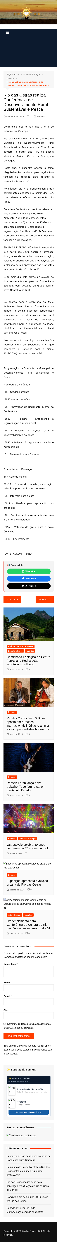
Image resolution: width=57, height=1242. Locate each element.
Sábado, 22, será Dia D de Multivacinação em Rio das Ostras (25, 1210)
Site (5, 1010)
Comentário (10, 964)
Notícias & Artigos (28, 838)
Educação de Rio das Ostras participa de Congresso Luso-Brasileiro (29, 1158)
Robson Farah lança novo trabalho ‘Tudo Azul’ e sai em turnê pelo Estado (26, 786)
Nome (7, 982)
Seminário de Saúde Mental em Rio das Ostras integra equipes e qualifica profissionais (28, 1171)
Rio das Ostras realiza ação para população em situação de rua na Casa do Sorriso (28, 1186)
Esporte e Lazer (15, 651)
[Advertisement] (28, 52)
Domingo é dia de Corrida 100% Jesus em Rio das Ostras (27, 1199)
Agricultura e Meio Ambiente (20, 646)
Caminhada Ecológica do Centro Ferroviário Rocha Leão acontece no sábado (28, 660)
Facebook (31, 578)
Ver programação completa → (28, 1112)
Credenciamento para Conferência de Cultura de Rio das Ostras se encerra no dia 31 (28, 924)
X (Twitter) (31, 586)
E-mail (7, 996)
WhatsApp (30, 571)
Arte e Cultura (14, 915)
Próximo (43, 599)
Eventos (41, 116)
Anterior (14, 599)
